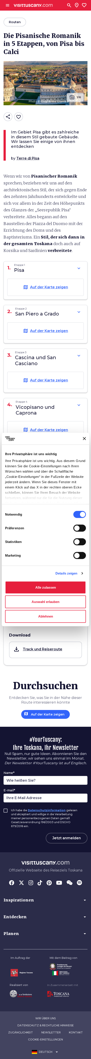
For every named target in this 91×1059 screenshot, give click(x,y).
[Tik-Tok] (40, 883)
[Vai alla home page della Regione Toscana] (22, 972)
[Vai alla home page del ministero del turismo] (63, 973)
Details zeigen (66, 573)
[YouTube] (59, 883)
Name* (9, 773)
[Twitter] (21, 883)
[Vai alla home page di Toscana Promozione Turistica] (62, 994)
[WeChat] (69, 883)
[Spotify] (79, 883)
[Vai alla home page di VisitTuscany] (33, 5)
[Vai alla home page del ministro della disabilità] (63, 966)
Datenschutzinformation (47, 810)
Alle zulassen (45, 587)
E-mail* (9, 790)
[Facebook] (11, 883)
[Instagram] (30, 883)
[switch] (79, 527)
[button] (45, 650)
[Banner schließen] (84, 438)
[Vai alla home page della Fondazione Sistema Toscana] (21, 993)
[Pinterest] (49, 883)
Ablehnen (45, 616)
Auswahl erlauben (45, 602)
